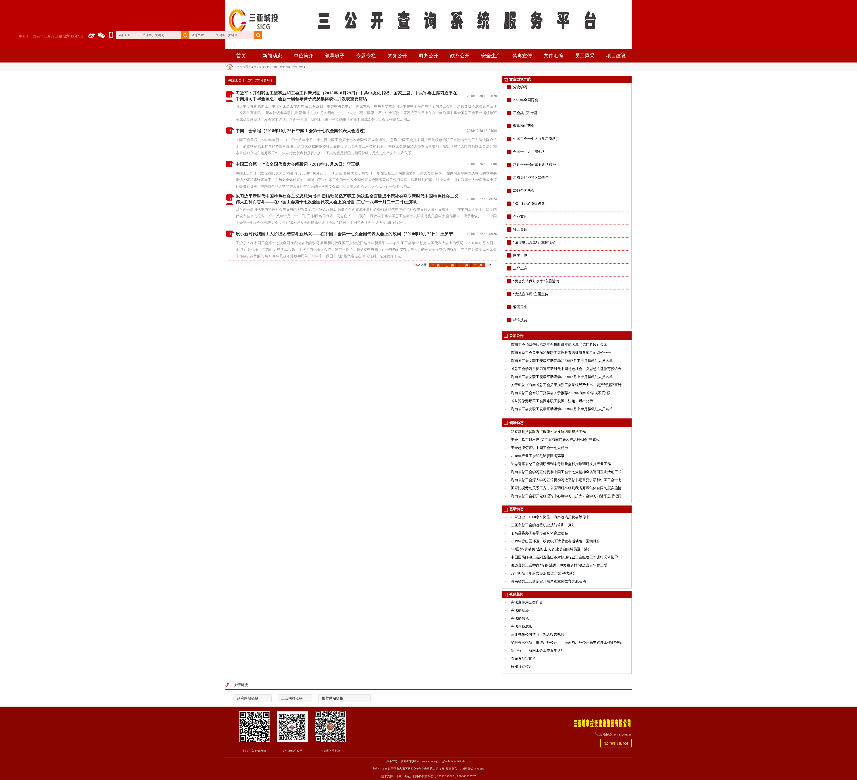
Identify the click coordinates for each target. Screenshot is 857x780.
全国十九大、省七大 (529, 152)
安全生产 (491, 55)
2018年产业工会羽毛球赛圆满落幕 (537, 456)
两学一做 (520, 255)
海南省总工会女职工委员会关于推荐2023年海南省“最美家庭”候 (560, 393)
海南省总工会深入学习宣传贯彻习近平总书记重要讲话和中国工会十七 (566, 480)
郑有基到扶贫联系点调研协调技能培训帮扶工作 (548, 432)
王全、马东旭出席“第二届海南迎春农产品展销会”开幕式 (555, 440)
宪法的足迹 (520, 610)
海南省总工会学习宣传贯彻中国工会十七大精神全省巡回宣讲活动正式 (566, 472)
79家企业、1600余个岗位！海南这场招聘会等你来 (550, 517)
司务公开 (428, 55)
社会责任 (520, 229)
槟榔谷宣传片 (521, 666)
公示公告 (516, 336)
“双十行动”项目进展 (529, 203)
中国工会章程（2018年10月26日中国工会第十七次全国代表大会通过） (302, 130)
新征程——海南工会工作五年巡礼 (537, 650)
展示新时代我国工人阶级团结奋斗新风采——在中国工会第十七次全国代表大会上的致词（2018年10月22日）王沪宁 (344, 233)
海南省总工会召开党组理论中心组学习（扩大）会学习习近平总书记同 (566, 496)
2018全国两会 (524, 190)
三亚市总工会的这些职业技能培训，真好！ (545, 525)
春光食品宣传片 (523, 658)
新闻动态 (272, 55)
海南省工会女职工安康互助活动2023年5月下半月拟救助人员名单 (562, 361)
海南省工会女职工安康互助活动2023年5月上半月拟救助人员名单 (562, 377)
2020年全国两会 (525, 100)
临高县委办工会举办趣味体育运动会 (539, 533)
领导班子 (335, 55)
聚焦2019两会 (524, 126)
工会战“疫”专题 (525, 113)
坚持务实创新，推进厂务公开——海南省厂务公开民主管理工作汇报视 (566, 642)
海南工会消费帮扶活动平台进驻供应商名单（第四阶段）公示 (559, 345)
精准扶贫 (520, 320)
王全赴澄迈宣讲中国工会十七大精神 (539, 448)
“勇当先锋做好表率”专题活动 (536, 281)
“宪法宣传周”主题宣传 (530, 294)
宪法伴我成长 (521, 626)
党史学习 (520, 87)
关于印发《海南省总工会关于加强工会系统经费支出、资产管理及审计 (566, 385)
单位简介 (303, 55)
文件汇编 (553, 55)
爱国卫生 (520, 307)
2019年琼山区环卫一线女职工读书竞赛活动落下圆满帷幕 (555, 541)
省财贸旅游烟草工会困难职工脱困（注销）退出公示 (552, 401)
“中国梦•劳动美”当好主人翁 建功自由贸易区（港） (551, 549)
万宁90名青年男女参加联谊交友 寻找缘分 (543, 573)
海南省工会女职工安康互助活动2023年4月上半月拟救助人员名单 (562, 409)
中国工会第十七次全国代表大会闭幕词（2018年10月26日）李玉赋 (298, 164)
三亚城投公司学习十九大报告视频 (537, 634)
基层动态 (516, 509)
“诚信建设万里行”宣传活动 (534, 242)
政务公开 (460, 55)
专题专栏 (366, 55)
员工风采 (585, 55)
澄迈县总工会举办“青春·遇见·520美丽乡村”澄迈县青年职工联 (559, 565)
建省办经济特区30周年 (531, 177)
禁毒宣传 (522, 55)
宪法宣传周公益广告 (527, 602)
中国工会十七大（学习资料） (289, 67)
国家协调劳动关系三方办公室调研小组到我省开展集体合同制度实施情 (566, 488)
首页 (241, 55)
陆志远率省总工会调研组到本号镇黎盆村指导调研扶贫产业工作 (561, 464)
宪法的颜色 (520, 618)
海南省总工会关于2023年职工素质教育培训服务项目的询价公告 (561, 353)
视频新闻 (516, 594)
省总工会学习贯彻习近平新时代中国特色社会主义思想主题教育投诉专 (566, 369)
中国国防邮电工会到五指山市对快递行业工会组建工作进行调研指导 (564, 557)
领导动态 (516, 423)
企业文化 (520, 216)
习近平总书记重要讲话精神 (534, 164)
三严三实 (520, 268)
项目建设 (616, 55)
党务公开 (397, 55)
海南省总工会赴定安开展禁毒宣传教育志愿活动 (548, 581)
